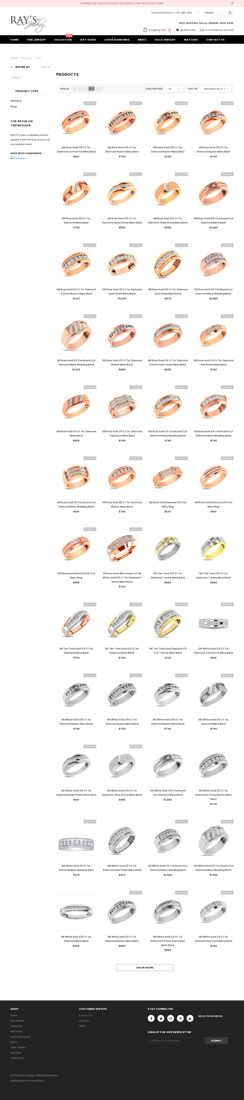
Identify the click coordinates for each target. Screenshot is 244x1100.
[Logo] (28, 24)
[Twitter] (160, 1018)
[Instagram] (170, 1018)
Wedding (15, 100)
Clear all (46, 67)
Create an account (222, 30)
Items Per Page (154, 88)
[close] (232, 3)
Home (13, 58)
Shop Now (156, 3)
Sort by (193, 88)
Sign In (204, 30)
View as (64, 88)
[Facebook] (151, 1018)
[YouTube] (190, 1018)
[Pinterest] (180, 1018)
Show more (145, 967)
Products (26, 58)
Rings (13, 106)
